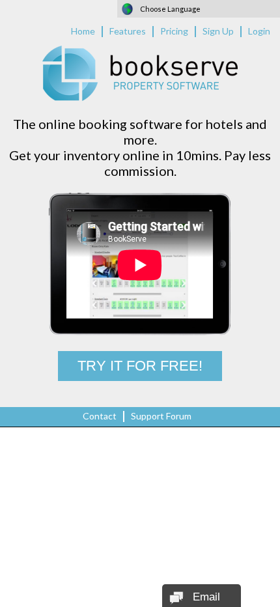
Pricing (174, 30)
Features (127, 30)
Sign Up (218, 30)
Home (83, 30)
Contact (100, 415)
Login (259, 30)
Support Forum (161, 415)
